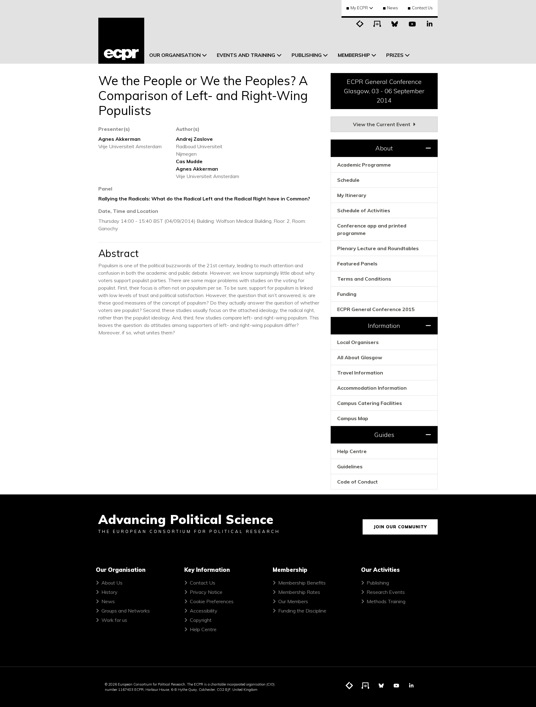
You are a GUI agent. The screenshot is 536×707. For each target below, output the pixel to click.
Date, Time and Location (128, 211)
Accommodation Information (372, 388)
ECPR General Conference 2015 (376, 309)
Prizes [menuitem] (395, 55)
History (109, 592)
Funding (346, 294)
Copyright (201, 620)
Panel (105, 189)
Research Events (386, 592)
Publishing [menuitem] (307, 55)
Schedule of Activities (363, 210)
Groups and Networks (125, 611)
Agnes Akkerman (119, 139)
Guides (384, 434)
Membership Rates (299, 592)
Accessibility (203, 611)
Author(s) (187, 129)
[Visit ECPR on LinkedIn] (430, 23)
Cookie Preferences (212, 601)
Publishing (378, 583)
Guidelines (350, 466)
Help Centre (352, 451)
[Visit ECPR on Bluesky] (395, 23)
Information (384, 325)
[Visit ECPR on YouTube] (412, 23)
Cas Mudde (189, 161)
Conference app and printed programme (371, 229)
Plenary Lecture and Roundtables (378, 248)
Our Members (293, 601)
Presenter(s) (114, 129)
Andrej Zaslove (194, 139)
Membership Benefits (302, 583)
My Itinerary (351, 195)
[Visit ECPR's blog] (360, 23)
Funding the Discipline (302, 611)
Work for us (114, 620)
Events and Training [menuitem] (246, 55)
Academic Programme (364, 165)
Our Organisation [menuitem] (175, 55)
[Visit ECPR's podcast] (377, 23)
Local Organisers (358, 342)
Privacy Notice (206, 592)
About (384, 148)
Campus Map (352, 418)
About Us (112, 583)
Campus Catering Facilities (369, 403)
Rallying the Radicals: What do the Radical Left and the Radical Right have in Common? (204, 198)
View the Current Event (382, 124)
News (392, 7)
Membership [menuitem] (354, 55)
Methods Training (386, 601)
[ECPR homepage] (121, 41)
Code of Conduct (357, 482)
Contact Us (422, 7)
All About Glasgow (359, 357)
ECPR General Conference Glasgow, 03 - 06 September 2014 (384, 91)
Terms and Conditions (364, 279)
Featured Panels (357, 263)
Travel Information (360, 373)
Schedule (348, 180)
